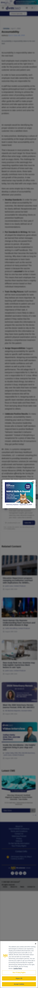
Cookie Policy (17, 968)
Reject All (19, 978)
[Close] (35, 943)
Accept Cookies (19, 984)
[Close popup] (33, 482)
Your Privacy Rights (19, 972)
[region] (19, 964)
